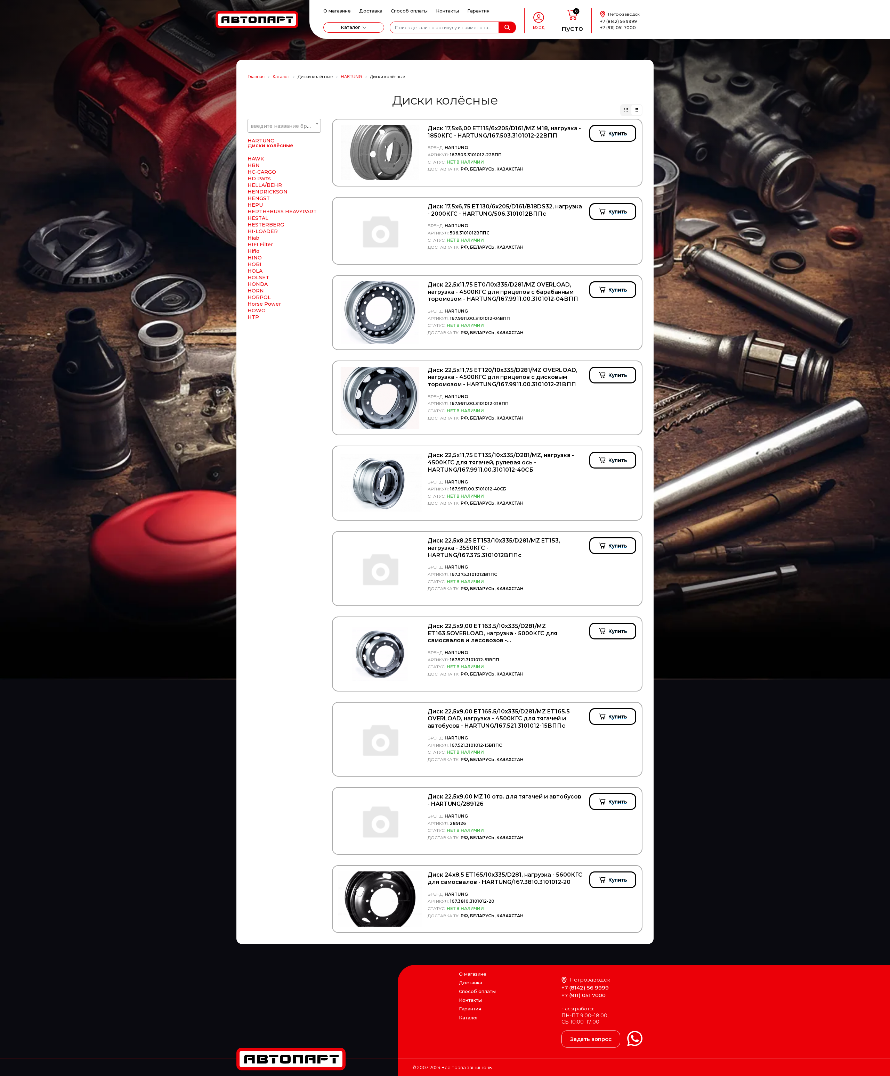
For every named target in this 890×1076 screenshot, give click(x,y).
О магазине (337, 11)
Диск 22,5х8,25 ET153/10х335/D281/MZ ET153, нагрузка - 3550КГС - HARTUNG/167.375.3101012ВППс (494, 547)
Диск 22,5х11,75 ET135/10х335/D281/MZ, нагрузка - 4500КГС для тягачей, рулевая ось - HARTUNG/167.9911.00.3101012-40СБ (501, 462)
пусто (572, 28)
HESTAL (258, 218)
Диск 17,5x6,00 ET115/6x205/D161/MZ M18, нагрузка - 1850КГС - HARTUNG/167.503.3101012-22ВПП (504, 132)
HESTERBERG (266, 225)
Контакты (447, 11)
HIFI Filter (260, 244)
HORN (256, 291)
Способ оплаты (409, 11)
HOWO (257, 310)
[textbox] (284, 126)
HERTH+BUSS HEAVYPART (282, 211)
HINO (255, 258)
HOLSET (258, 277)
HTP (253, 317)
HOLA (255, 271)
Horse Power (264, 304)
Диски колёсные (270, 145)
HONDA (258, 284)
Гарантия (478, 11)
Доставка (370, 11)
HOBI (254, 264)
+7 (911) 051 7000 (618, 27)
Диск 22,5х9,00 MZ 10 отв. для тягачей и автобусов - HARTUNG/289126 (504, 800)
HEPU (255, 205)
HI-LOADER (263, 231)
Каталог (350, 27)
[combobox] (284, 126)
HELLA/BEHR (265, 185)
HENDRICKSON (268, 192)
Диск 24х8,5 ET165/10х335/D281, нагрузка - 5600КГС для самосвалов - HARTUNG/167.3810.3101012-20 (505, 878)
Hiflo (253, 251)
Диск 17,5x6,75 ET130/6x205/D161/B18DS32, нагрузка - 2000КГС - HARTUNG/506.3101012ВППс (505, 210)
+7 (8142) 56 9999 (618, 21)
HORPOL (259, 297)
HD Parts (259, 178)
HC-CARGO (262, 172)
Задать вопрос (591, 1039)
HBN (254, 165)
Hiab (253, 238)
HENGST (259, 198)
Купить (617, 133)
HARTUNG (261, 141)
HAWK (256, 159)
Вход (538, 27)
